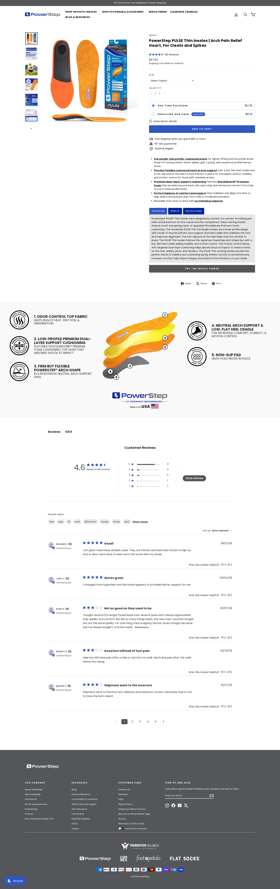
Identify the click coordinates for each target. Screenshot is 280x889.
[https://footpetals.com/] (148, 859)
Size (152, 74)
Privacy (122, 818)
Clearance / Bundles (184, 11)
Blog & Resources (77, 17)
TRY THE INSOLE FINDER (202, 268)
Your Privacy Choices (136, 828)
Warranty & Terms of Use (131, 823)
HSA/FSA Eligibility (81, 818)
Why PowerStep (33, 794)
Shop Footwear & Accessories (123, 11)
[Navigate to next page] (163, 721)
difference (90, 521)
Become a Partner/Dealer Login (134, 814)
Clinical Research (81, 794)
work (77, 521)
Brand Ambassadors (36, 804)
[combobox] (217, 530)
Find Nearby (78, 814)
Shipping (153, 63)
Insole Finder (158, 11)
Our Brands (31, 799)
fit (69, 521)
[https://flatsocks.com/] (185, 859)
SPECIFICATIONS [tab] (194, 211)
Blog (74, 789)
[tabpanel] (202, 238)
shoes (116, 521)
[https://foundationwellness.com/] (140, 846)
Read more (142, 627)
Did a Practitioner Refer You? (39, 818)
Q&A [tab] (68, 432)
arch (126, 521)
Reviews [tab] (54, 432)
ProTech (29, 814)
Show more (140, 522)
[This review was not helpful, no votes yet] (228, 565)
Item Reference (79, 809)
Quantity (155, 88)
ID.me (74, 823)
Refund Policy (125, 804)
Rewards (123, 794)
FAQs (120, 799)
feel (51, 521)
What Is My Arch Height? (84, 804)
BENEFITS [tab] (175, 211)
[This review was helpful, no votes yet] (222, 565)
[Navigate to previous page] (117, 721)
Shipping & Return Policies (131, 809)
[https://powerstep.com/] (95, 858)
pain (60, 521)
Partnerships (31, 809)
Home (152, 35)
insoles (105, 521)
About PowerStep (33, 789)
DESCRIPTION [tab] (158, 211)
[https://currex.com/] (124, 859)
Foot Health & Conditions (84, 799)
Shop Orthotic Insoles (81, 11)
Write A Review (194, 478)
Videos (75, 828)
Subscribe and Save (173, 114)
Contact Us (124, 789)
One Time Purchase (173, 105)
